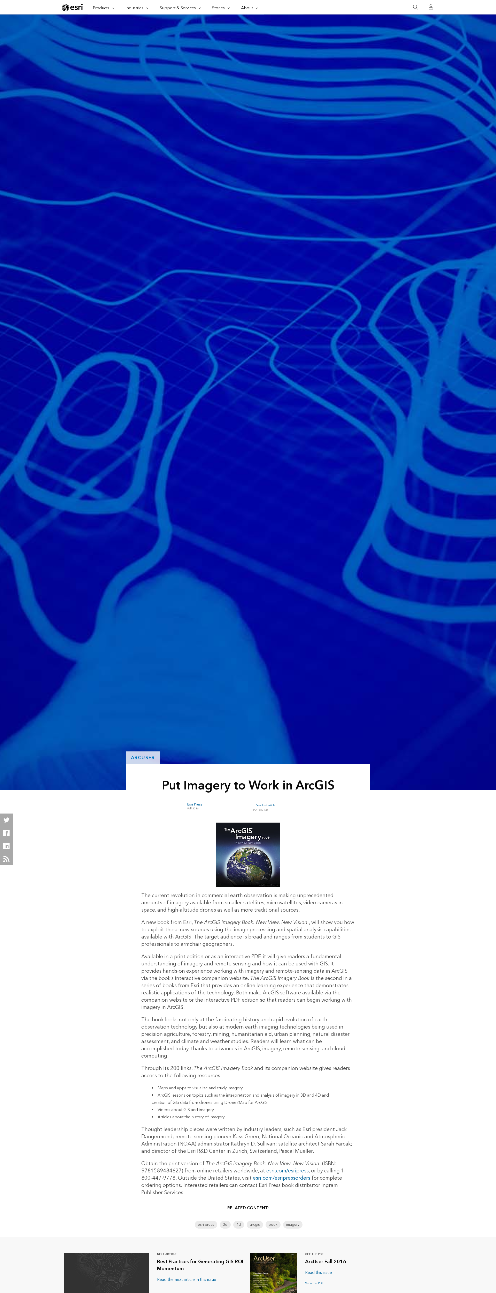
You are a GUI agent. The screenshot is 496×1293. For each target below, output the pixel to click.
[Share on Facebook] (6, 832)
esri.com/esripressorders (281, 1178)
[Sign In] (431, 7)
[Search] (415, 7)
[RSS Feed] (6, 858)
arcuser (143, 758)
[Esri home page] (73, 7)
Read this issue (318, 1272)
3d (225, 1225)
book (273, 1225)
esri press (206, 1225)
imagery (292, 1225)
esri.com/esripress (287, 1170)
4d (238, 1225)
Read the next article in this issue (186, 1279)
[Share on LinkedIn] (6, 845)
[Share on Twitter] (6, 820)
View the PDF (314, 1283)
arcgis (255, 1225)
